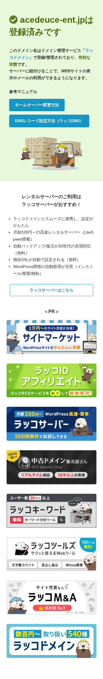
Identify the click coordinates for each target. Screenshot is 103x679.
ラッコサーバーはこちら (51, 290)
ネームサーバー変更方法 (37, 105)
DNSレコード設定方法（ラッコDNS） (49, 120)
